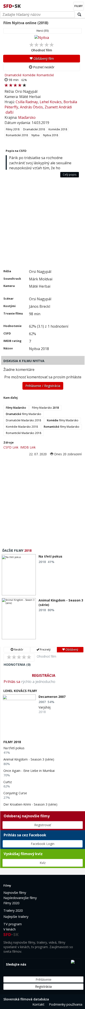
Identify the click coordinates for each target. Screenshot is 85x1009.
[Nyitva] (41, 37)
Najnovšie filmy (14, 892)
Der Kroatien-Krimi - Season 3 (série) (30, 804)
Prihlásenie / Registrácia (42, 386)
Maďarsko (27, 117)
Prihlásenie (43, 979)
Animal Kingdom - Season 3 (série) (28, 759)
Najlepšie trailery (15, 916)
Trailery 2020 (13, 910)
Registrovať (42, 825)
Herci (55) (42, 31)
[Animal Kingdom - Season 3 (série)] (19, 618)
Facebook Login (42, 844)
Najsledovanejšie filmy (20, 898)
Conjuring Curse (15, 793)
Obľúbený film (43, 58)
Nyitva (35, 135)
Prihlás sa (12, 681)
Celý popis (69, 175)
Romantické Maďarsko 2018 (23, 433)
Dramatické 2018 (34, 129)
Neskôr (18, 649)
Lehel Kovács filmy (20, 691)
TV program (12, 924)
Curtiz (7, 782)
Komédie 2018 (58, 129)
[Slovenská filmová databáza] (12, 5)
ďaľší (9, 112)
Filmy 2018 (12, 129)
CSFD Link (10, 447)
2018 (28, 550)
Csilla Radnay (27, 101)
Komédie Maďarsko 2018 (22, 427)
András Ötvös (31, 107)
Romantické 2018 (17, 135)
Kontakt (38, 1004)
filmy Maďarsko (23, 414)
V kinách (9, 929)
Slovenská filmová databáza (26, 999)
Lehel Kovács (51, 101)
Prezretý (45, 649)
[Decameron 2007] (19, 697)
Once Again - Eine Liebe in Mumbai (29, 770)
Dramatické (13, 75)
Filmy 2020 (11, 903)
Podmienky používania (65, 1004)
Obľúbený (71, 649)
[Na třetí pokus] (19, 574)
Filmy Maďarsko (45, 408)
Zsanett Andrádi (58, 107)
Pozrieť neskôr (43, 67)
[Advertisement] (42, 224)
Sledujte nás (16, 964)
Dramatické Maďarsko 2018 (23, 420)
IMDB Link (28, 447)
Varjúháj (45, 707)
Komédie (29, 75)
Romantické (45, 75)
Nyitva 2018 (50, 135)
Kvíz (43, 863)
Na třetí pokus (13, 748)
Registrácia (43, 675)
